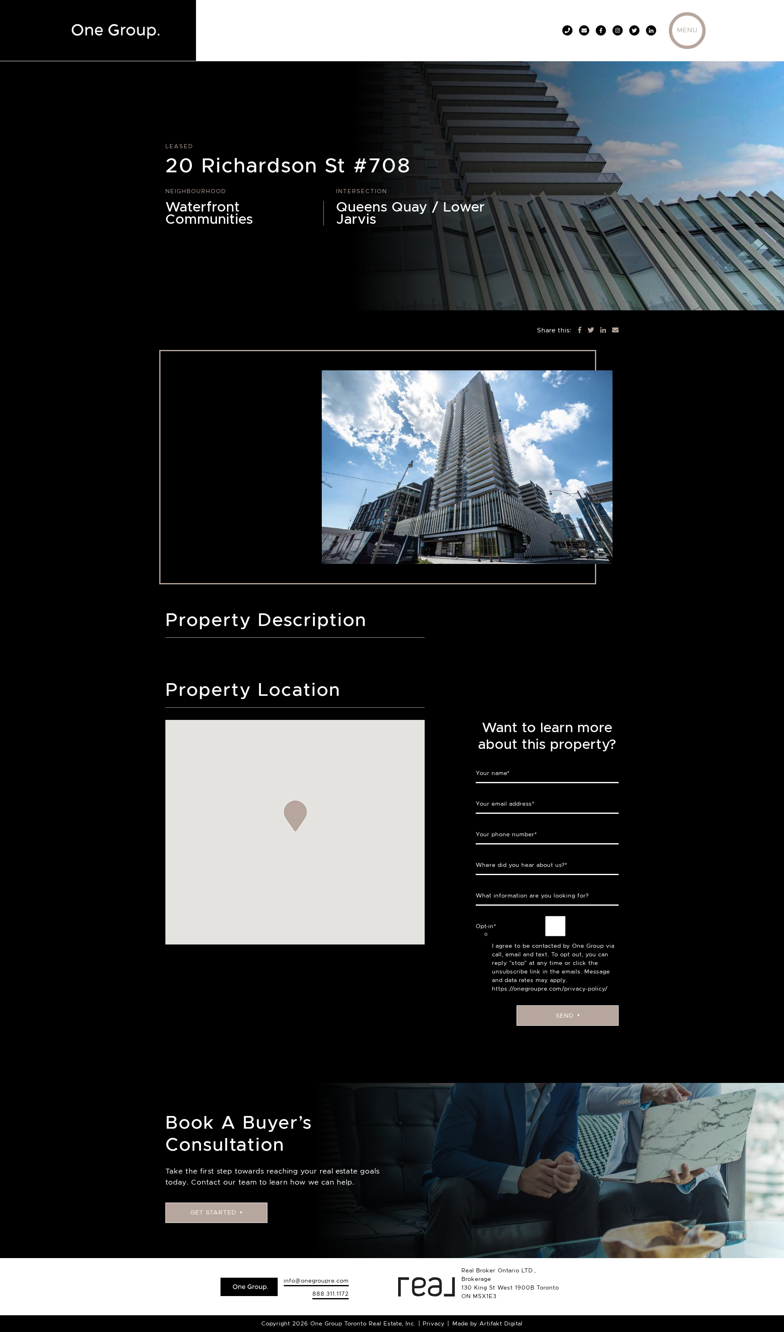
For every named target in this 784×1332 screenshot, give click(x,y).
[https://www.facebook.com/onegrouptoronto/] (601, 30)
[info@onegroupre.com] (584, 30)
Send (565, 1015)
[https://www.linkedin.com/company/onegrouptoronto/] (651, 30)
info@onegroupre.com (316, 1280)
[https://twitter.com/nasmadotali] (634, 30)
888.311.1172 (330, 1293)
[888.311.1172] (567, 30)
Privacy (434, 1323)
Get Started (213, 1212)
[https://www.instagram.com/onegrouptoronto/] (617, 30)
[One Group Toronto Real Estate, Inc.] (112, 29)
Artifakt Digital (501, 1323)
